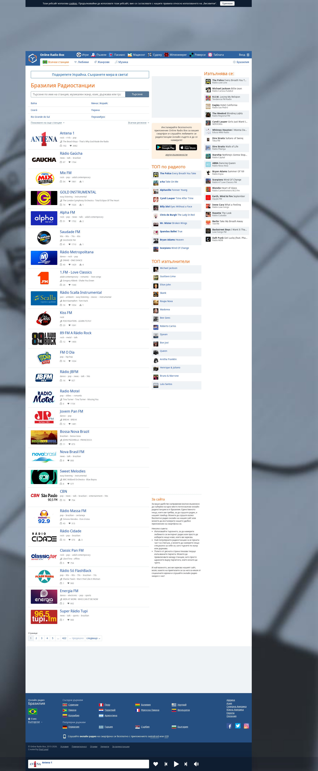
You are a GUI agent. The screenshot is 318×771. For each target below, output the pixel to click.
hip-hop (69, 356)
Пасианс (119, 55)
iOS (166, 736)
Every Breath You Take (178, 173)
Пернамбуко (98, 116)
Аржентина (111, 715)
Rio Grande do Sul (40, 116)
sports (88, 595)
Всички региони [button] (137, 122)
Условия (64, 746)
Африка (231, 700)
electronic (72, 595)
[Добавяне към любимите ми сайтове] (156, 764)
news (62, 157)
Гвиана (72, 709)
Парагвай (110, 709)
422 (64, 638)
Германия (73, 726)
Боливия (146, 704)
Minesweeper (178, 55)
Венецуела (184, 709)
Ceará (34, 110)
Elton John (165, 284)
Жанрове (103, 62)
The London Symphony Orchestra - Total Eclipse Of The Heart (91, 200)
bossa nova (75, 436)
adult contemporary (81, 177)
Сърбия (145, 726)
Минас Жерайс (99, 103)
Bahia (34, 103)
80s (67, 236)
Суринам (73, 704)
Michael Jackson (168, 268)
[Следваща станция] (187, 764)
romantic (84, 276)
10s (95, 575)
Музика (123, 62)
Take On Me (169, 181)
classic (94, 297)
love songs (96, 276)
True (171, 231)
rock (62, 137)
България (183, 726)
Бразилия (243, 62)
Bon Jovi (164, 342)
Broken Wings (173, 223)
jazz (62, 297)
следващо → (93, 638)
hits (88, 376)
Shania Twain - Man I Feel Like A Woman (81, 579)
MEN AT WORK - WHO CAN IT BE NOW (80, 599)
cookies (73, 3)
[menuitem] (56, 62)
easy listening (66, 196)
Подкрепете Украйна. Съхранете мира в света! (90, 74)
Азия (229, 703)
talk (68, 157)
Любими (83, 62)
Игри (85, 55)
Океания (232, 716)
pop (74, 137)
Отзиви (93, 746)
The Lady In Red (177, 214)
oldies (68, 395)
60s (78, 236)
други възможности (176, 154)
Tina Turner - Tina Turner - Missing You (80, 399)
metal (69, 337)
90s (61, 236)
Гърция (109, 726)
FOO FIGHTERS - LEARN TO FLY (77, 321)
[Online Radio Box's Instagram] (246, 726)
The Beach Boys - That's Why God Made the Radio (86, 141)
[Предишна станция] (166, 764)
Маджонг (139, 55)
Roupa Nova (166, 301)
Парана (95, 110)
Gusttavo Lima (168, 276)
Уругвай (182, 704)
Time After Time (176, 198)
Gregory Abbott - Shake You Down (78, 280)
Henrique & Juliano (170, 367)
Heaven (172, 239)
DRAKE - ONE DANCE (72, 260)
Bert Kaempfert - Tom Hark (75, 300)
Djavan (163, 334)
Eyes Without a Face (176, 206)
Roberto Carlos (168, 326)
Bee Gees (165, 317)
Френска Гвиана (150, 709)
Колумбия (73, 715)
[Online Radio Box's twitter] (237, 725)
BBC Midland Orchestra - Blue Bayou (80, 479)
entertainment (95, 495)
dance (63, 256)
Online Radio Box (52, 55)
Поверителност (79, 746)
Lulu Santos (166, 384)
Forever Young (173, 189)
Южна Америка (235, 709)
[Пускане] (144, 135)
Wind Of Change (174, 247)
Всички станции (58, 62)
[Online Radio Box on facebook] (229, 725)
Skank (163, 292)
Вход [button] (242, 55)
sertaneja (80, 515)
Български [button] (34, 722)
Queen (163, 350)
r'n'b (68, 137)
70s (73, 236)
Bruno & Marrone (169, 375)
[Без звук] (197, 764)
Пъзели (101, 55)
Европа (231, 712)
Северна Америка (237, 706)
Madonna (165, 309)
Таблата (218, 55)
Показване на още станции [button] (46, 122)
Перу (107, 704)
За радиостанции (121, 746)
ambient (70, 297)
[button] (177, 764)
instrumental (81, 196)
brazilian (77, 157)
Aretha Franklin (168, 359)
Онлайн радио (36, 702)
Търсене (137, 94)
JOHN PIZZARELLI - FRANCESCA (77, 439)
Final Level (43, 749)
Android (154, 736)
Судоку (157, 55)
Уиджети (105, 746)
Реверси (200, 55)
